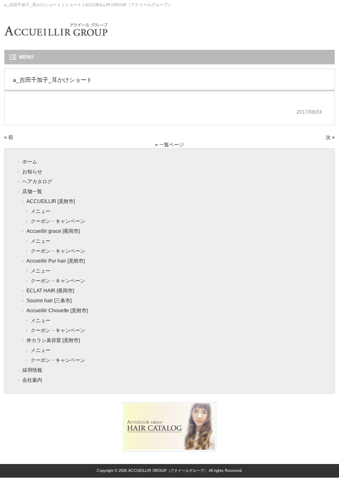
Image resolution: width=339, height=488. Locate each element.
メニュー (40, 211)
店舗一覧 (32, 191)
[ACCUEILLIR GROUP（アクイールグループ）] (55, 41)
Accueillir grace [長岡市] (53, 231)
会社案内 (32, 380)
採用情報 (32, 370)
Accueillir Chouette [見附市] (57, 310)
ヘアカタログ (37, 181)
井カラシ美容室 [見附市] (53, 340)
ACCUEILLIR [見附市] (50, 201)
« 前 (8, 137)
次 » (330, 137)
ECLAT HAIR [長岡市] (50, 291)
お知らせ (32, 172)
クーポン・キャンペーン (58, 221)
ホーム (29, 162)
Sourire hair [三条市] (49, 301)
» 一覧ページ (169, 145)
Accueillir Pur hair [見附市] (55, 261)
